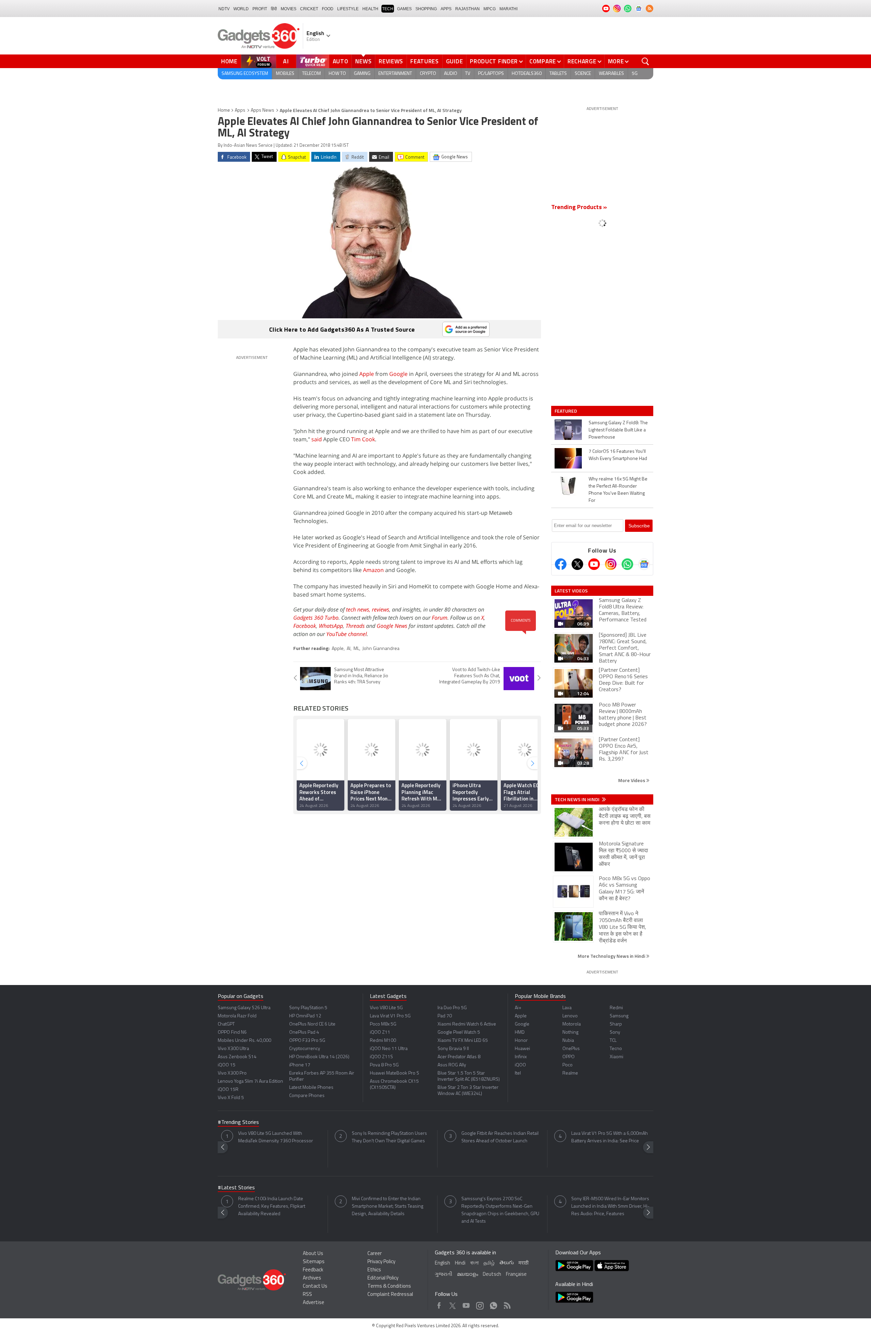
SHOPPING (426, 8)
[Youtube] (594, 564)
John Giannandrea (380, 648)
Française (516, 1274)
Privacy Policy (381, 1262)
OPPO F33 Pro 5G (307, 1040)
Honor (521, 1040)
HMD (520, 1032)
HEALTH (370, 8)
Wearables (611, 73)
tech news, (359, 609)
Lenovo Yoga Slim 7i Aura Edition (250, 1081)
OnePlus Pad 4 (304, 1032)
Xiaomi (616, 1057)
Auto (340, 61)
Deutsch (492, 1274)
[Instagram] (611, 564)
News (363, 61)
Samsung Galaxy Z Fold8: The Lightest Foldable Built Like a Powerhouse (618, 430)
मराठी (523, 1263)
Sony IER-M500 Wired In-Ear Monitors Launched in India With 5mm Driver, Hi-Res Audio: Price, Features (610, 1206)
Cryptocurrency (304, 1048)
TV (467, 73)
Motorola (571, 1024)
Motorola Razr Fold (237, 1016)
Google (398, 374)
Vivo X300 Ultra (233, 1048)
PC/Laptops (491, 73)
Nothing (570, 1032)
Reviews (391, 61)
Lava (567, 1008)
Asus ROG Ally (452, 1065)
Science (583, 73)
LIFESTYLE (348, 8)
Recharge (582, 61)
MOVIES (288, 8)
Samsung (619, 1016)
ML (356, 648)
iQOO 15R (228, 1089)
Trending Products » (579, 208)
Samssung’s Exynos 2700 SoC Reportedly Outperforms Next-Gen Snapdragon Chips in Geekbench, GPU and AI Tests (500, 1210)
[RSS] (649, 8)
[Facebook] (560, 564)
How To (337, 73)
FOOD (327, 8)
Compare (542, 61)
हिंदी (274, 8)
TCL (613, 1040)
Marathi (508, 8)
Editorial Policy (382, 1278)
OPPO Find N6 (232, 1032)
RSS (307, 1294)
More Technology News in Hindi (612, 955)
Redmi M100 (383, 1040)
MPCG (489, 8)
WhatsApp (331, 626)
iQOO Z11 (380, 1032)
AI (286, 61)
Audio (450, 73)
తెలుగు (506, 1263)
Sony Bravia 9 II (453, 1048)
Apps (240, 110)
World (241, 8)
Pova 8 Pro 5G (384, 1065)
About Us (313, 1253)
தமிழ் (489, 1263)
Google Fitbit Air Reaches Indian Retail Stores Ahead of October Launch (500, 1137)
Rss (506, 1304)
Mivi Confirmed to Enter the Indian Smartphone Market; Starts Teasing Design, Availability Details (387, 1206)
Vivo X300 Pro (232, 1073)
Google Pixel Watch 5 (459, 1032)
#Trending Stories (238, 1122)
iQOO (520, 1065)
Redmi (616, 1008)
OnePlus (571, 1048)
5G (635, 73)
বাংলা (474, 1263)
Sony (615, 1032)
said (316, 439)
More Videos (632, 780)
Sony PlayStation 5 (308, 1008)
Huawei (522, 1048)
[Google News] (644, 564)
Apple (366, 374)
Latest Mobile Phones (311, 1087)
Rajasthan (467, 8)
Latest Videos (571, 590)
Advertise (313, 1302)
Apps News (262, 110)
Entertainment (395, 73)
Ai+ (518, 1008)
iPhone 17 (299, 1065)
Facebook (304, 626)
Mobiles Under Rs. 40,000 (244, 1040)
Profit (259, 8)
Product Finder (494, 61)
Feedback (313, 1270)
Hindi (460, 1263)
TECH (387, 8)
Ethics (374, 1270)
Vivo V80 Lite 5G (386, 1008)
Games (404, 8)
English (442, 1263)
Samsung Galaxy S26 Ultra (244, 1008)
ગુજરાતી (443, 1274)
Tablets (558, 73)
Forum (439, 617)
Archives (312, 1278)
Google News (392, 626)
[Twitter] (577, 564)
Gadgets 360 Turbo (316, 617)
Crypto (428, 73)
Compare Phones (307, 1095)
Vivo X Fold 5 (231, 1097)
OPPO (568, 1057)
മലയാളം (467, 1274)
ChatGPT (226, 1024)
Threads (355, 626)
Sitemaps (314, 1262)
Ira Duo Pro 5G (452, 1008)
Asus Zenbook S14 (237, 1057)
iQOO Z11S (381, 1057)
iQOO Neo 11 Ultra (389, 1048)
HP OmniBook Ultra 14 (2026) (319, 1057)
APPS (446, 8)
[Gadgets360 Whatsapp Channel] (627, 564)
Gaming (362, 73)
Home (229, 61)
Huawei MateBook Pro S (394, 1073)
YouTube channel (346, 634)
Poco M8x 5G (383, 1024)
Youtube (466, 1304)
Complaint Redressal (390, 1294)
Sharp (616, 1024)
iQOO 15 (226, 1065)
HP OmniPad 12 (305, 1016)
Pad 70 (445, 1016)
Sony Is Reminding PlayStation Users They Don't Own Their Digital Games (389, 1137)
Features (424, 61)
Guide (454, 61)
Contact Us (315, 1286)
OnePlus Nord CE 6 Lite (312, 1024)
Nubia (568, 1040)
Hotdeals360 (527, 73)
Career (374, 1253)
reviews (380, 609)
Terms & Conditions (389, 1286)
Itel (518, 1073)
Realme (570, 1073)
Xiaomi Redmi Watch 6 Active (467, 1024)
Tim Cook (363, 439)
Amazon (373, 570)
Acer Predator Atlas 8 (459, 1057)
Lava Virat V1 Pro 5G (390, 1016)
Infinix (521, 1057)
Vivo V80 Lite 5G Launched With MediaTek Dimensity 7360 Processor (275, 1137)
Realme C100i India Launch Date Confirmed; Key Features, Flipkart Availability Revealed (271, 1206)
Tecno (616, 1048)
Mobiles (285, 73)
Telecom (311, 73)
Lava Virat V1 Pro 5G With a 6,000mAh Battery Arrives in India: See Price (609, 1137)
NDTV (224, 8)
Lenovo (570, 1016)
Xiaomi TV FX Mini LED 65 (463, 1040)
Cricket (309, 8)
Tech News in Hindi (578, 799)
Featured (566, 411)
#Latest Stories (236, 1188)
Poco (567, 1065)
